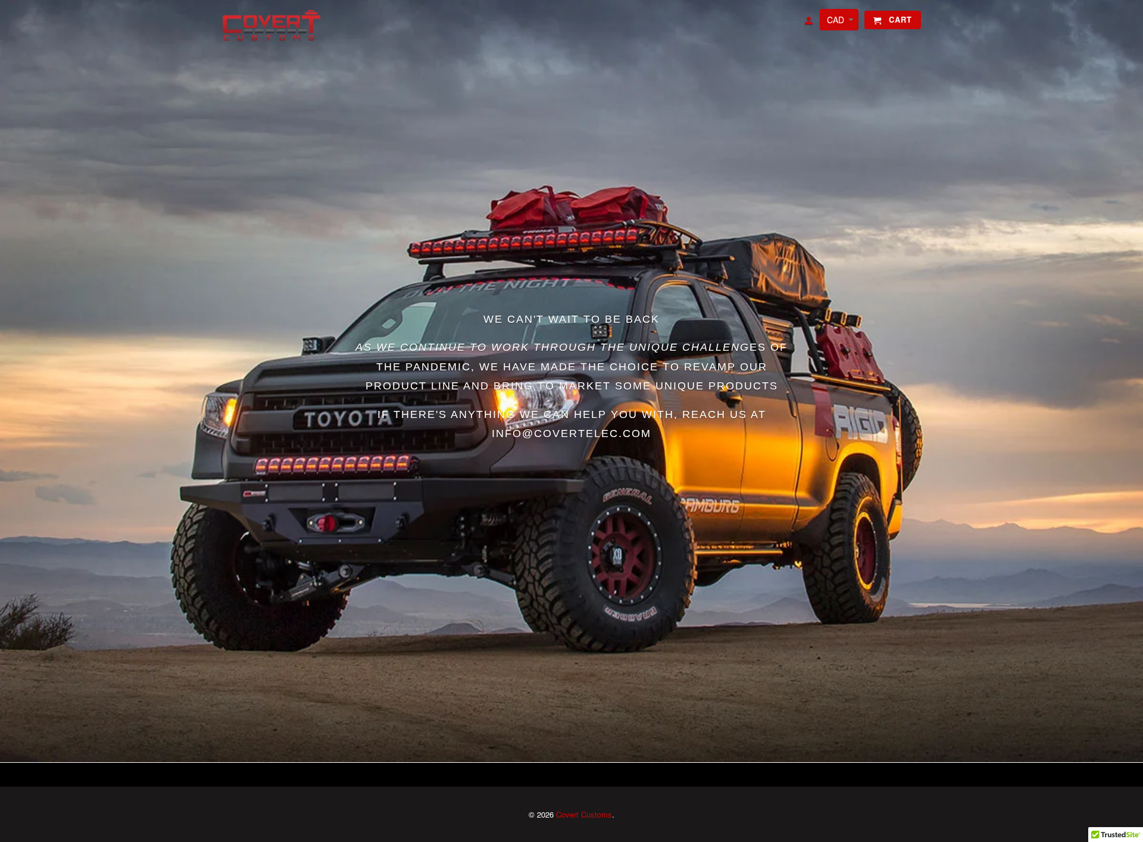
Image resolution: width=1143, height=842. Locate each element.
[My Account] (809, 22)
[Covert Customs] (273, 26)
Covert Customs (584, 814)
